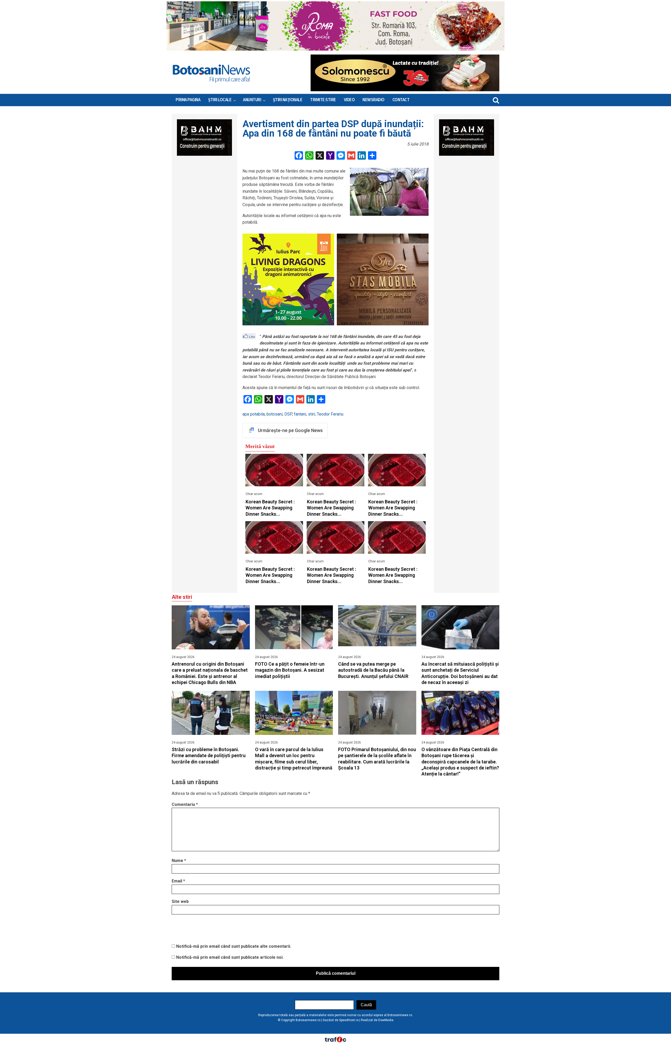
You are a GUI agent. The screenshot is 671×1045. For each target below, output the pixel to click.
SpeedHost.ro (349, 1020)
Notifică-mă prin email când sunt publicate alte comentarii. (233, 946)
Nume (179, 860)
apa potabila (253, 414)
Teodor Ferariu (330, 414)
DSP (288, 414)
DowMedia (385, 1020)
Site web (180, 901)
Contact (401, 100)
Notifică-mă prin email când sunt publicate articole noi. (230, 957)
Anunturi (252, 100)
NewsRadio (373, 100)
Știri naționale (287, 100)
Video (349, 100)
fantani (300, 414)
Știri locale (219, 100)
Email (178, 881)
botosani (275, 414)
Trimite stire (323, 100)
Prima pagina (188, 100)
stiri (311, 414)
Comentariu (185, 804)
